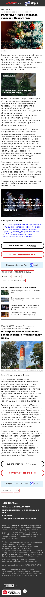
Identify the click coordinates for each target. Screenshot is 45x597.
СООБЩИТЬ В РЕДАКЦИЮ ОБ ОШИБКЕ (19, 519)
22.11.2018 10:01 (6, 9)
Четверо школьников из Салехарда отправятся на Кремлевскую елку (23, 313)
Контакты (7, 515)
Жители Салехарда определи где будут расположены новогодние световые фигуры (22, 202)
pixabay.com (6, 51)
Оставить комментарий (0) (22, 254)
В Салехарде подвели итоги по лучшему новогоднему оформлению (21, 230)
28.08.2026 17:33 (7, 326)
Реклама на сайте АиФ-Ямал (16, 507)
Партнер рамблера (21, 585)
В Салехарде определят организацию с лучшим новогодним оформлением (22, 225)
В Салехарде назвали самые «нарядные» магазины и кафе (18, 235)
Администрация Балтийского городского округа (22, 371)
